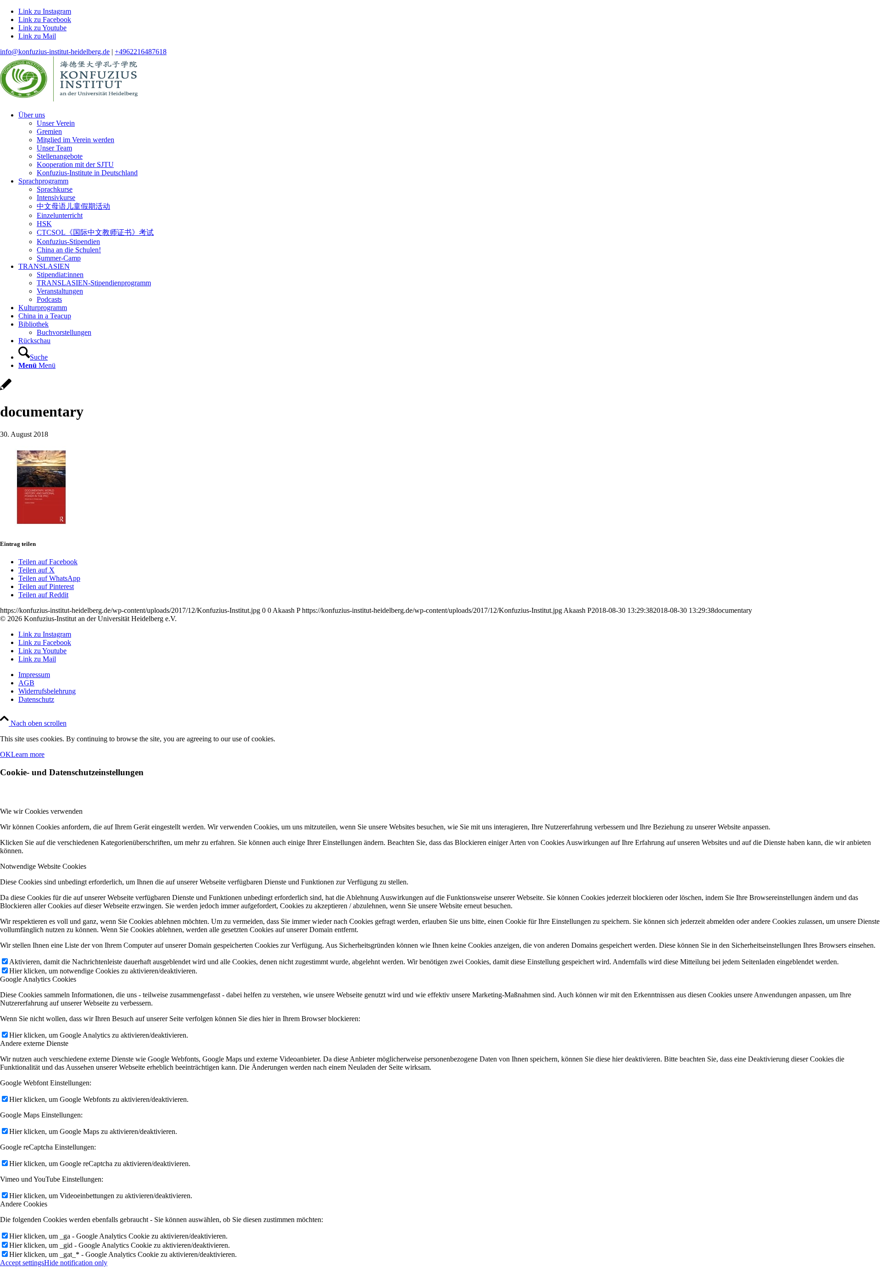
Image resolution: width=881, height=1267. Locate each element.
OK (5, 754)
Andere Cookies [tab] (23, 1204)
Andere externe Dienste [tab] (34, 1043)
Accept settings (22, 1263)
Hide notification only (75, 1263)
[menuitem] (449, 144)
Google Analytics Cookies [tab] (38, 979)
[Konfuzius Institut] (69, 99)
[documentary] (5, 389)
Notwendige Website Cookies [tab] (43, 866)
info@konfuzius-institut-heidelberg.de (55, 52)
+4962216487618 (141, 52)
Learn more (28, 754)
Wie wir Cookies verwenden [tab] (41, 811)
